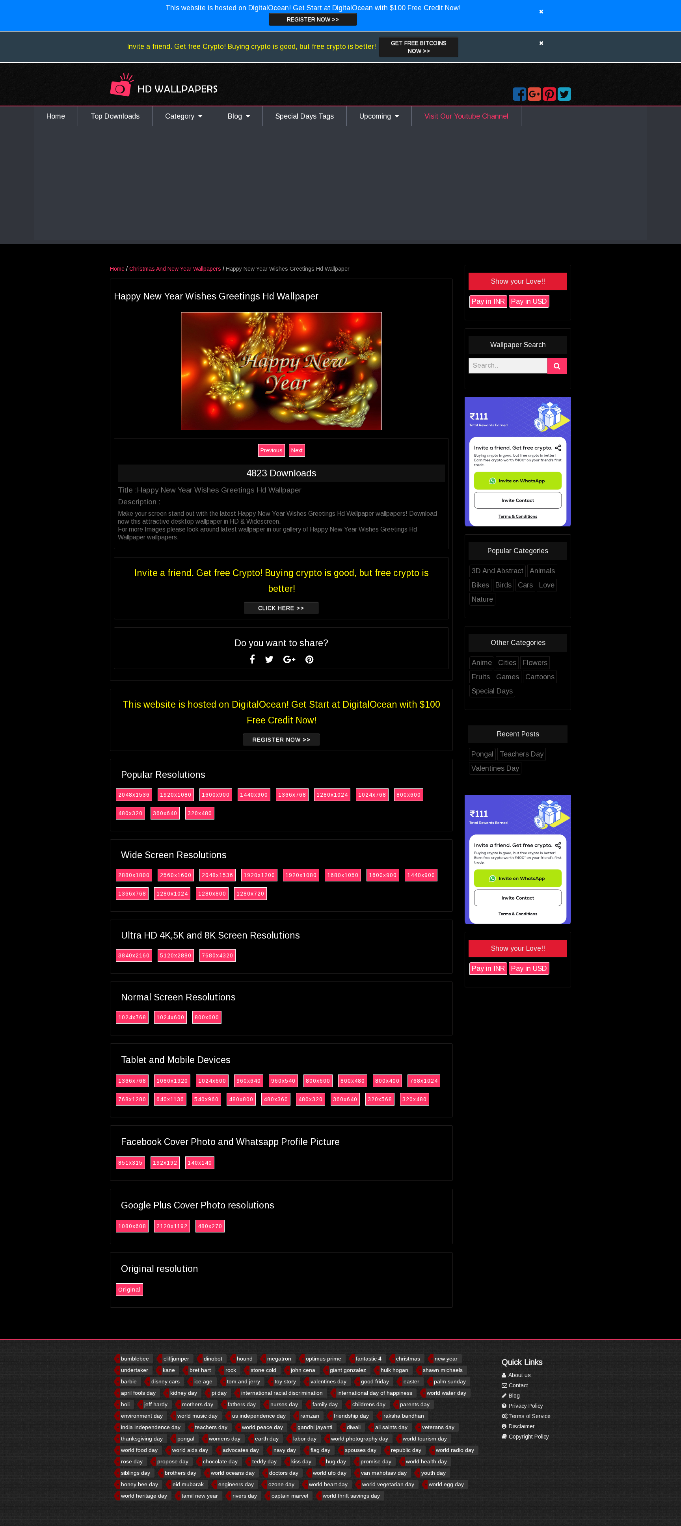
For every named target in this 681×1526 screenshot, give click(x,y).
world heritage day (144, 1496)
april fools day (138, 1393)
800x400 (387, 1081)
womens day (224, 1438)
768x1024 (424, 1081)
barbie (129, 1381)
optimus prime (323, 1358)
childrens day (368, 1404)
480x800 (241, 1099)
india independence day (150, 1427)
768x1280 (132, 1099)
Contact (517, 1385)
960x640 (248, 1081)
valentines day (328, 1381)
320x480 (200, 813)
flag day (320, 1450)
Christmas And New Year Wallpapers (175, 269)
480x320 (130, 813)
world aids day (190, 1450)
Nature (482, 599)
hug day (336, 1461)
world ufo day (329, 1473)
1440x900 (254, 795)
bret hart (200, 1370)
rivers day (245, 1496)
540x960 (206, 1099)
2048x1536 (134, 795)
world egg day (446, 1484)
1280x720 (250, 893)
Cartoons (539, 677)
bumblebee (135, 1358)
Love (546, 585)
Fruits (481, 677)
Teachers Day (521, 754)
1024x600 (170, 1017)
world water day (446, 1393)
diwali (354, 1427)
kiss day (301, 1461)
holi (125, 1404)
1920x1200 (259, 875)
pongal (185, 1438)
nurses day (284, 1404)
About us (519, 1375)
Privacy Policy (525, 1406)
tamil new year (200, 1496)
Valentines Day (495, 768)
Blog (237, 116)
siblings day (135, 1473)
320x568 (380, 1099)
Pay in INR (488, 301)
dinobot (213, 1358)
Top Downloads (115, 116)
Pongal (482, 754)
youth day (433, 1473)
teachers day (211, 1427)
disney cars (165, 1381)
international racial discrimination (282, 1393)
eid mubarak (188, 1484)
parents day (415, 1404)
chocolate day (220, 1461)
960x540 (283, 1081)
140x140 (200, 1163)
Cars (525, 585)
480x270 (210, 1226)
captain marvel (290, 1496)
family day (325, 1404)
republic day (406, 1450)
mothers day (197, 1404)
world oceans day (233, 1473)
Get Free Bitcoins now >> (419, 47)
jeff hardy (155, 1404)
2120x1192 (172, 1226)
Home (56, 116)
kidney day (183, 1393)
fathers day (242, 1404)
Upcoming (377, 116)
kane (169, 1370)
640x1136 (170, 1099)
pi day (219, 1393)
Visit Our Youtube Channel (466, 116)
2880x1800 (134, 875)
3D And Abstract (497, 571)
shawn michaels (443, 1370)
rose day (132, 1461)
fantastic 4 (368, 1358)
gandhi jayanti (315, 1427)
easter (411, 1381)
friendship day (351, 1416)
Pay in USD (529, 301)
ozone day (281, 1484)
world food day (139, 1450)
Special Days (492, 691)
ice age (203, 1381)
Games (507, 677)
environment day (142, 1416)
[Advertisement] (340, 185)
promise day (376, 1461)
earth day (267, 1438)
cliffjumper (176, 1358)
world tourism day (425, 1438)
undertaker (134, 1370)
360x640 (165, 813)
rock (230, 1370)
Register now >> (313, 19)
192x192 (165, 1163)
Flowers (535, 663)
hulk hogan (394, 1370)
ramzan (309, 1416)
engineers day (236, 1484)
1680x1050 (343, 875)
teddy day (264, 1461)
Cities (507, 663)
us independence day (259, 1416)
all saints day (391, 1427)
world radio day (455, 1450)
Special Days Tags (304, 116)
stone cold (263, 1370)
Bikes (480, 585)
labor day (304, 1438)
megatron (279, 1358)
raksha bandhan (403, 1416)
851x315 (130, 1163)
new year (446, 1358)
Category (181, 116)
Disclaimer (521, 1426)
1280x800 (212, 893)
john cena (303, 1370)
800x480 (352, 1081)
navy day (285, 1450)
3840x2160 (134, 955)
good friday (375, 1381)
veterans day (438, 1427)
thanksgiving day (142, 1438)
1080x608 (132, 1226)
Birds (503, 585)
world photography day (359, 1438)
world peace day (262, 1427)
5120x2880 (176, 955)
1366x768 (292, 795)
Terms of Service (529, 1416)
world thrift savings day (351, 1496)
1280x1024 (332, 795)
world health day (426, 1461)
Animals (542, 571)
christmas (408, 1358)
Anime (482, 663)
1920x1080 (176, 795)
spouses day (360, 1450)
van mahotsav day (384, 1473)
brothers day (180, 1473)
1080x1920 (172, 1081)
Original (129, 1289)
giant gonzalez (348, 1370)
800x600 (408, 795)
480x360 (276, 1099)
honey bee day (139, 1484)
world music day (197, 1416)
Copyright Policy (528, 1436)
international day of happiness (374, 1393)
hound (245, 1358)
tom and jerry (243, 1381)
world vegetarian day (388, 1484)
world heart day (328, 1484)
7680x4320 (217, 955)
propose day (172, 1461)
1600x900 (216, 795)
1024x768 (372, 795)
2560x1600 (176, 875)
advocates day (241, 1450)
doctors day (283, 1473)
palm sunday (450, 1381)
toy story (285, 1381)
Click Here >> (281, 608)
